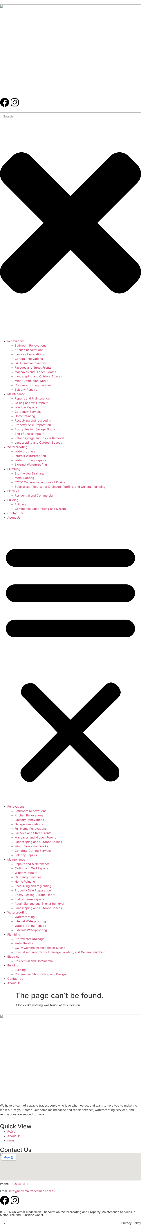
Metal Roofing (24, 478)
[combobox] (70, 116)
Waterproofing (17, 447)
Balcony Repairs (26, 389)
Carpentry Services (28, 411)
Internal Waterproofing (30, 456)
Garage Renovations (29, 359)
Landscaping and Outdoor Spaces (38, 376)
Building (12, 500)
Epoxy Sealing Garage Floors (35, 429)
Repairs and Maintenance (32, 398)
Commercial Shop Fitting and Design (40, 509)
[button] (70, 662)
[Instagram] (14, 102)
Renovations (15, 341)
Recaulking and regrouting (33, 420)
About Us (13, 517)
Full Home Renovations (30, 363)
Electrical (13, 491)
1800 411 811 (19, 1184)
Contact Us (15, 513)
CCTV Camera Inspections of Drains (40, 482)
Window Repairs (26, 407)
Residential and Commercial (34, 495)
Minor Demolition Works (31, 381)
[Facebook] (4, 102)
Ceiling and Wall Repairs (31, 403)
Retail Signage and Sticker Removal (39, 438)
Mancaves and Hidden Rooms (35, 372)
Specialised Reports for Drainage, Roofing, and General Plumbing (60, 486)
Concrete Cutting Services (33, 385)
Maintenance (16, 394)
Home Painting (25, 416)
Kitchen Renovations (29, 350)
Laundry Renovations (29, 354)
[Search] (3, 330)
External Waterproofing (31, 464)
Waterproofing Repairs (30, 460)
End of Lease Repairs (29, 434)
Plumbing (13, 469)
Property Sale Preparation (33, 425)
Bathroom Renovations (30, 345)
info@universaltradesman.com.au (32, 1191)
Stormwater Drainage (29, 473)
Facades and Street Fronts (33, 367)
